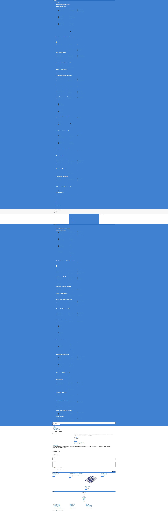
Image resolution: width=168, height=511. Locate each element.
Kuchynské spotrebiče (81, 188)
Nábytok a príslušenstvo (60, 375)
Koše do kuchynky (80, 177)
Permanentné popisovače (81, 56)
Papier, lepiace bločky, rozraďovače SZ (72, 26)
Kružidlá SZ (72, 32)
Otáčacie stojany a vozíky (81, 93)
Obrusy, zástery (80, 287)
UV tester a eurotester (60, 144)
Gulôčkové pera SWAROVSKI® (59, 60)
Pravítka (58, 78)
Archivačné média (59, 98)
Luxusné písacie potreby (71, 53)
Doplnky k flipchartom (60, 158)
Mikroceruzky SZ (61, 16)
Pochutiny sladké (80, 193)
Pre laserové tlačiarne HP (61, 123)
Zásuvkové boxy (70, 305)
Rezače (69, 79)
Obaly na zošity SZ (61, 23)
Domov (55, 426)
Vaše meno (54, 457)
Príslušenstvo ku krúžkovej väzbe (71, 144)
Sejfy (78, 86)
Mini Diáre (69, 262)
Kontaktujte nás (72, 504)
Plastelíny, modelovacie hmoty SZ (72, 19)
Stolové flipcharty (59, 380)
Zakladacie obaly (80, 88)
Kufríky (79, 64)
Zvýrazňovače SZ (61, 15)
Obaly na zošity (59, 90)
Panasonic (79, 117)
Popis (53, 445)
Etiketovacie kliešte (61, 145)
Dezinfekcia (59, 184)
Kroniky (79, 44)
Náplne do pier (80, 58)
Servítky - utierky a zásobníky (59, 178)
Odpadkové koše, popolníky (80, 179)
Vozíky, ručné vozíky (70, 153)
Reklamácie (72, 505)
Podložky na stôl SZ (80, 10)
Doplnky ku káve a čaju (71, 195)
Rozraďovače (69, 91)
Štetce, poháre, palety (71, 67)
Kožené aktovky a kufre (60, 311)
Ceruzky (58, 57)
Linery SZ (60, 14)
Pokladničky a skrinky (71, 89)
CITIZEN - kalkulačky (60, 136)
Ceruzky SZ (60, 17)
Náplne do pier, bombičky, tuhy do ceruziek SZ (61, 19)
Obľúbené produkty (89, 506)
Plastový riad (61, 190)
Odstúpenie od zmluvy (57, 505)
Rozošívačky (59, 305)
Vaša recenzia (54, 461)
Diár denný (58, 39)
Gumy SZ (60, 20)
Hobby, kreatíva (80, 65)
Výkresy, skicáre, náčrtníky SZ (71, 24)
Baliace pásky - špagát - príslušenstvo (81, 71)
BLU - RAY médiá (61, 104)
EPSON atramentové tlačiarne (73, 124)
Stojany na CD (61, 107)
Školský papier (70, 45)
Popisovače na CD (70, 55)
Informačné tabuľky (80, 162)
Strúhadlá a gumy (59, 58)
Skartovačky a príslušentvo (80, 134)
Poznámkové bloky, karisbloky (70, 50)
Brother (58, 117)
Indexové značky (59, 87)
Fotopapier (58, 269)
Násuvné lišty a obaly (60, 89)
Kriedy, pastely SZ (71, 16)
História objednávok (89, 505)
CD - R (60, 102)
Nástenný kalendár (60, 262)
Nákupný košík (56, 211)
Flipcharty (58, 157)
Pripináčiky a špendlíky (81, 80)
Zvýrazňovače (80, 54)
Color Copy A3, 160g (87, 486)
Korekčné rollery (70, 70)
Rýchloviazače (70, 92)
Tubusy (79, 92)
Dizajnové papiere (80, 45)
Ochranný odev (80, 393)
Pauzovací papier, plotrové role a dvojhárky (81, 48)
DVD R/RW (60, 101)
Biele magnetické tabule (60, 387)
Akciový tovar (72, 508)
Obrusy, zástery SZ (72, 17)
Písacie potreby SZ (60, 7)
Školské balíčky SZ (80, 236)
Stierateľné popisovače (81, 57)
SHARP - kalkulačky (62, 139)
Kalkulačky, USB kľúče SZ (72, 34)
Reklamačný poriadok (57, 506)
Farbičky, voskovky (60, 287)
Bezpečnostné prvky (60, 170)
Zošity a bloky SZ (61, 22)
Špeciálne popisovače (60, 54)
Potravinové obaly (70, 411)
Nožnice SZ (71, 28)
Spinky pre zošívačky (71, 76)
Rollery (69, 60)
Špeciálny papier (59, 47)
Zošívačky (58, 80)
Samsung (58, 118)
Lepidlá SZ (70, 27)
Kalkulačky (58, 355)
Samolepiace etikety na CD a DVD (61, 109)
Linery (79, 53)
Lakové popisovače (80, 55)
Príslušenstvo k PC (70, 99)
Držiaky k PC (69, 98)
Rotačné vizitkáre (70, 80)
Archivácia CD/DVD (61, 330)
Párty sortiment (59, 188)
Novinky (87, 507)
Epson (70, 122)
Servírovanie (80, 411)
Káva (68, 193)
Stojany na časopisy (81, 76)
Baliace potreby (80, 49)
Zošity (68, 48)
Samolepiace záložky (71, 269)
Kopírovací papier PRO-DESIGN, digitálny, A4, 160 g (76, 475)
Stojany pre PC (61, 337)
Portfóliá (69, 90)
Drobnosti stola (80, 81)
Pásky (72, 126)
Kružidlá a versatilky (60, 282)
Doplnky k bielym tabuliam (71, 380)
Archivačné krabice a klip (60, 86)
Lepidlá (58, 72)
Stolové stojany (80, 157)
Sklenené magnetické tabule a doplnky (71, 162)
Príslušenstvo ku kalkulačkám (61, 141)
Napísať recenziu (83, 443)
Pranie (68, 181)
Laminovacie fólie (70, 355)
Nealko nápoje (59, 194)
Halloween (60, 189)
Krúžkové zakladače (60, 88)
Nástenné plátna (59, 162)
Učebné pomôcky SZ (81, 11)
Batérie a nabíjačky (80, 355)
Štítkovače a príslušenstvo (81, 132)
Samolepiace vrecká (70, 93)
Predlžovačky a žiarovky (61, 146)
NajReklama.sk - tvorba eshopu (60, 510)
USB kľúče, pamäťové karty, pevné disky (61, 112)
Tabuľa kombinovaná (70, 158)
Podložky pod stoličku (81, 150)
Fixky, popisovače (59, 64)
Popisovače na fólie (70, 56)
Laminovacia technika (71, 140)
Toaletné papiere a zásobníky (60, 181)
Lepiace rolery (70, 72)
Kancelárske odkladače (81, 77)
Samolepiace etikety (60, 46)
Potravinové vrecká (70, 189)
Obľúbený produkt (76, 442)
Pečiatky (79, 79)
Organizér (69, 39)
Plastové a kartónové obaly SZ (61, 26)
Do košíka (53, 476)
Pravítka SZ (72, 31)
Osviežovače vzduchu (71, 405)
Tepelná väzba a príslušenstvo (71, 142)
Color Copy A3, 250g (104, 474)
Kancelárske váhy (61, 142)
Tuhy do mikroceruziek (60, 56)
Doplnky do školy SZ (81, 12)
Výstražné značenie (80, 170)
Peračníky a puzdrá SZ (81, 9)
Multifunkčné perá (70, 282)
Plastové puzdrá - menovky (80, 159)
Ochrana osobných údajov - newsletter (59, 508)
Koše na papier (59, 81)
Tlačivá (58, 48)
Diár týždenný (69, 38)
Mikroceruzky (59, 55)
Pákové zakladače (70, 86)
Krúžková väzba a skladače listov (71, 138)
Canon (69, 117)
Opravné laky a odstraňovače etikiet (60, 71)
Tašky (68, 188)
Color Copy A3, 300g (57, 429)
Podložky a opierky (70, 97)
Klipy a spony (69, 82)
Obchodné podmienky (57, 504)
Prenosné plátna (59, 163)
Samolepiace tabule (70, 157)
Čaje (68, 194)
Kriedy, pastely (70, 64)
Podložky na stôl (80, 38)
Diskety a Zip (61, 99)
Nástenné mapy (80, 380)
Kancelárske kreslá (80, 151)
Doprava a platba (56, 507)
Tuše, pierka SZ (71, 15)
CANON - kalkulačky (60, 134)
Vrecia (79, 180)
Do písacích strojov (74, 128)
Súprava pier (69, 54)
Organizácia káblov (60, 97)
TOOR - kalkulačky (61, 362)
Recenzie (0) (56, 445)
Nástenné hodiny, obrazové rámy (59, 151)
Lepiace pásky (59, 73)
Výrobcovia (71, 507)
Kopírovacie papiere (60, 44)
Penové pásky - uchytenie (71, 71)
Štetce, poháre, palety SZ (71, 21)
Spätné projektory (80, 163)
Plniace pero (79, 282)
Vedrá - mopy (69, 183)
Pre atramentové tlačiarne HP (61, 125)
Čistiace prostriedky (80, 97)
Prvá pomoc (59, 393)
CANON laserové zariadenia (71, 121)
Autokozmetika (59, 179)
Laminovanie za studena (71, 137)
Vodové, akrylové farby (60, 66)
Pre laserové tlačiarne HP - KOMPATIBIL (61, 121)
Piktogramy (79, 50)
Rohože (79, 181)
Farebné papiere (59, 45)
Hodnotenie (54, 469)
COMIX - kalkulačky (61, 137)
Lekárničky (58, 171)
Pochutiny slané (80, 194)
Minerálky (58, 193)
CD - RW (60, 103)
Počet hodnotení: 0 (77, 443)
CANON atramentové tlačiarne (71, 119)
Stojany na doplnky (60, 79)
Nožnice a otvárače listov (71, 81)
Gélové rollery (70, 59)
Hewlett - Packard (59, 119)
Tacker (79, 78)
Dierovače (58, 77)
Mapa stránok (72, 506)
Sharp (79, 118)
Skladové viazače (59, 76)
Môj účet (55, 210)
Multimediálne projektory (60, 159)
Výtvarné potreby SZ (70, 7)
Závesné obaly (80, 91)
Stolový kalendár (59, 38)
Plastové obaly (70, 87)
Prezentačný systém (70, 164)
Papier (55, 427)
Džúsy (58, 195)
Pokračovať (113, 471)
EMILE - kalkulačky (61, 138)
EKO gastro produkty (60, 411)
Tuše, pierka (69, 287)
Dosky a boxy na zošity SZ (61, 25)
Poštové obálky (70, 44)
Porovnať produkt (81, 442)
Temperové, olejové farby (60, 65)
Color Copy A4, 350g (55, 474)
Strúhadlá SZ (61, 21)
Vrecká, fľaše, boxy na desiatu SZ (61, 28)
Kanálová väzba (80, 135)
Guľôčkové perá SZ (61, 12)
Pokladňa (55, 212)
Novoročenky (80, 262)
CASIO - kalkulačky (61, 132)
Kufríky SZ (70, 22)
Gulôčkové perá (59, 53)
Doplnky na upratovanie (71, 182)
